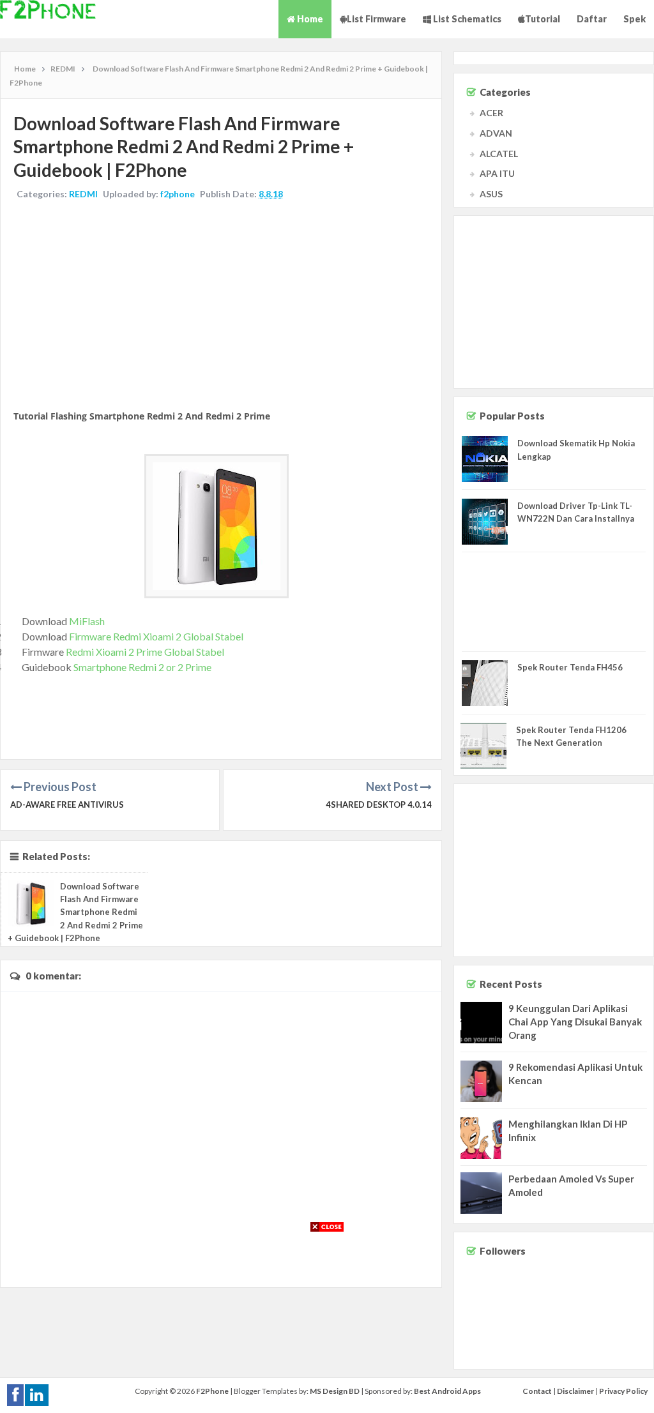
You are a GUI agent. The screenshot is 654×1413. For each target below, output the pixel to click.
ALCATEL (499, 153)
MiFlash (87, 621)
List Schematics (466, 18)
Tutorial (542, 18)
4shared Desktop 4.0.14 (379, 804)
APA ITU (497, 173)
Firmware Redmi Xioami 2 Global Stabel (156, 636)
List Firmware (376, 18)
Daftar (592, 18)
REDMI (83, 193)
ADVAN (496, 133)
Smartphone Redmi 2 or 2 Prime (142, 667)
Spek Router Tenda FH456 (570, 667)
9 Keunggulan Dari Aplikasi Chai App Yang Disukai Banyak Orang (575, 1021)
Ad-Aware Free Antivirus (67, 804)
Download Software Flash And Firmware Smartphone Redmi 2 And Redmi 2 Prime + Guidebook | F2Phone (75, 912)
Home (309, 18)
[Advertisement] (221, 305)
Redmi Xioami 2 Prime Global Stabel (145, 652)
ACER (491, 112)
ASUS (491, 193)
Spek (634, 18)
